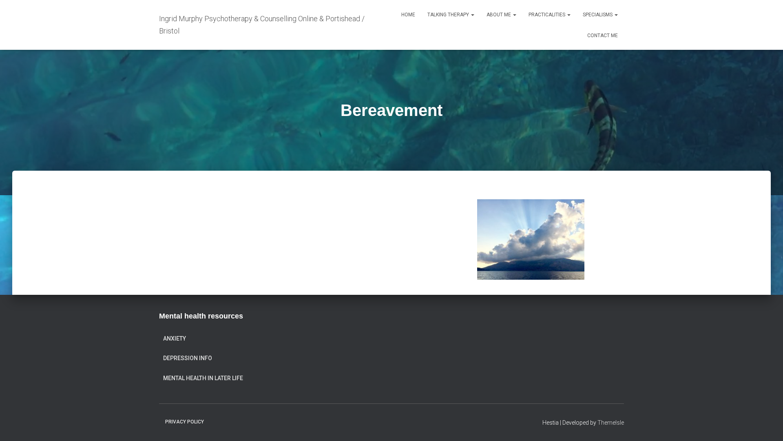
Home (408, 15)
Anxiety (174, 338)
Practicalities (547, 15)
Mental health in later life (203, 378)
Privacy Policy (184, 422)
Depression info (187, 358)
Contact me (602, 35)
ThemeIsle (610, 422)
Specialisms (598, 15)
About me (499, 15)
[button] (472, 15)
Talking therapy (448, 15)
